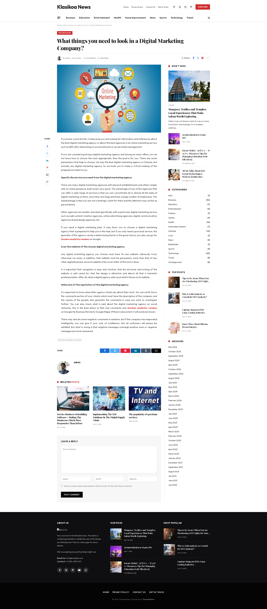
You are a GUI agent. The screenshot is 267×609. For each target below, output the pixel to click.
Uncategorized (174, 262)
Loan (170, 235)
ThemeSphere (148, 599)
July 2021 (172, 476)
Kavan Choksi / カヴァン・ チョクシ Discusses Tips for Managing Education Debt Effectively (196, 155)
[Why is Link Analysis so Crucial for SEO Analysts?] (174, 298)
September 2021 (175, 467)
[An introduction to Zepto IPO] (174, 138)
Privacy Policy (137, 7)
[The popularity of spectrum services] (145, 398)
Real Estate (173, 244)
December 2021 (175, 462)
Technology (177, 17)
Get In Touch (163, 7)
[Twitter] (47, 153)
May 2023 (172, 422)
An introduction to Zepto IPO (194, 136)
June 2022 (173, 445)
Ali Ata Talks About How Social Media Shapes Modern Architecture (193, 173)
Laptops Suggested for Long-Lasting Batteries (193, 311)
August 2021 (173, 471)
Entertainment (102, 17)
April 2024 (173, 391)
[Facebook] (47, 146)
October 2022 (174, 440)
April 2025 (173, 365)
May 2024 (172, 387)
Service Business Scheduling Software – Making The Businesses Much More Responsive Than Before (72, 419)
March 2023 (173, 431)
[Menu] (58, 17)
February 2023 (175, 436)
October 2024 (174, 369)
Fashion (171, 213)
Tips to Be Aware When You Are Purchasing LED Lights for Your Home (195, 280)
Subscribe (203, 7)
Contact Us (150, 7)
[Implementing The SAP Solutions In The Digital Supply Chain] (109, 398)
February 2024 (175, 400)
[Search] (208, 18)
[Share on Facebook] (193, 58)
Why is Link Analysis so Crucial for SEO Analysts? (194, 295)
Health (117, 17)
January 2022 (174, 458)
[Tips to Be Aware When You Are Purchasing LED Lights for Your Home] (174, 282)
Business (70, 17)
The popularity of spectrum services (143, 416)
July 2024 (172, 382)
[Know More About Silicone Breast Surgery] (174, 328)
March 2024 (173, 396)
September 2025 (175, 356)
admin (67, 58)
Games (171, 217)
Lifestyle (172, 231)
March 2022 (173, 454)
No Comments (91, 58)
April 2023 (173, 427)
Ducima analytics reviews (69, 340)
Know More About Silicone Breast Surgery (195, 325)
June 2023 (173, 418)
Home (126, 7)
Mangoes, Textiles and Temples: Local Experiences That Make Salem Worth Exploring (187, 113)
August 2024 (174, 378)
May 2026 (172, 347)
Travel (190, 17)
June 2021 (172, 480)
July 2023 (172, 414)
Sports (163, 17)
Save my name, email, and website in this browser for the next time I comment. (98, 486)
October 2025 (174, 351)
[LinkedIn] (47, 160)
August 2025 (174, 360)
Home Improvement (135, 17)
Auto (170, 195)
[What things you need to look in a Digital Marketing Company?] (109, 99)
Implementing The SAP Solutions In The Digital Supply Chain (109, 417)
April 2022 (173, 449)
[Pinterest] (47, 167)
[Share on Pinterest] (202, 58)
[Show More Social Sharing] (208, 58)
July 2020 (172, 485)
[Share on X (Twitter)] (198, 58)
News (153, 17)
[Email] (47, 174)
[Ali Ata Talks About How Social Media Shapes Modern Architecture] (174, 174)
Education (84, 17)
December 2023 (175, 409)
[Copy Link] (47, 182)
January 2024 (174, 405)
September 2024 (175, 374)
